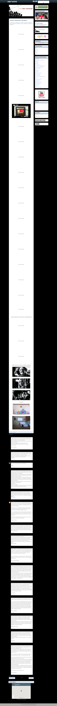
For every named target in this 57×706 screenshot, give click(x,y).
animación (14, 432)
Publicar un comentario (12, 676)
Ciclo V (36, 52)
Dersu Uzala (37, 63)
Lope (36, 77)
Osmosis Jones (37, 81)
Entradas (37, 114)
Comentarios (38, 116)
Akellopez (12, 501)
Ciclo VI (36, 53)
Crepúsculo (36, 62)
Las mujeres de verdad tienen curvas (40, 76)
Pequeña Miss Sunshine (38, 82)
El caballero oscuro (37, 64)
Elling (36, 69)
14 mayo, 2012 (12, 532)
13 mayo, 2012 (12, 459)
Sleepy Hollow (37, 84)
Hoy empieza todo (37, 74)
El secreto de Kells (37, 68)
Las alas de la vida (37, 75)
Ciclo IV (36, 51)
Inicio (22, 677)
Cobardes (36, 61)
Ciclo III (36, 50)
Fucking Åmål (37, 70)
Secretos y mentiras (37, 83)
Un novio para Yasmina (38, 87)
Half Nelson (37, 71)
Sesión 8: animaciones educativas (18, 20)
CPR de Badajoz (19, 699)
